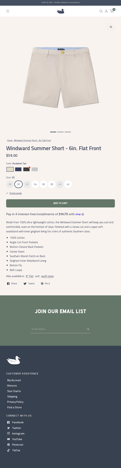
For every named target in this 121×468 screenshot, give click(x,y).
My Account (14, 380)
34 (35, 184)
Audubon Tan (10, 169)
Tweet (31, 283)
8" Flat (30, 276)
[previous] (10, 74)
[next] (111, 74)
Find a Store (14, 407)
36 (43, 184)
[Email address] (87, 329)
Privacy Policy (15, 402)
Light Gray (35, 169)
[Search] (101, 11)
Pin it (47, 283)
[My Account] (106, 11)
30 (18, 184)
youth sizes (47, 276)
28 (10, 184)
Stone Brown (26, 169)
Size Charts (14, 391)
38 (51, 184)
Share (14, 283)
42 (68, 184)
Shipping (12, 396)
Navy (18, 169)
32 (27, 184)
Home (10, 140)
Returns (12, 385)
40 (59, 184)
